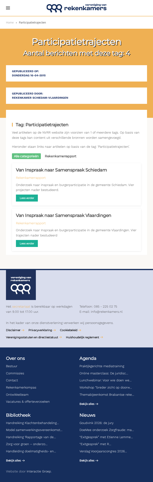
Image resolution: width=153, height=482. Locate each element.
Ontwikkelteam (17, 394)
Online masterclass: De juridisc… (103, 373)
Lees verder (27, 198)
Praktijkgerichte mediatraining (101, 366)
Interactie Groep (39, 471)
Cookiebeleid (68, 330)
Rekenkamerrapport (31, 178)
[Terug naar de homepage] (76, 8)
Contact (12, 380)
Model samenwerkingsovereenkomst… (34, 430)
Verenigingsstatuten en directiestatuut (32, 337)
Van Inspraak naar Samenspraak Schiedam (61, 170)
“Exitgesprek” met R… (95, 444)
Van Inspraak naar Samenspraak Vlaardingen (63, 215)
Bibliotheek (18, 415)
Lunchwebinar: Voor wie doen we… (105, 380)
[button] (8, 8)
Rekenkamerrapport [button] (60, 156)
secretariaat (21, 306)
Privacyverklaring (40, 330)
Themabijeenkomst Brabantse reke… (106, 394)
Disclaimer (13, 330)
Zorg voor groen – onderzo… (26, 444)
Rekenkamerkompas (21, 387)
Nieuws (87, 415)
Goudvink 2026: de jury (96, 423)
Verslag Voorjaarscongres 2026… (103, 451)
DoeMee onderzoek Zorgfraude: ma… (106, 430)
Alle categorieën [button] (26, 156)
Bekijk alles (86, 404)
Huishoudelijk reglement (82, 337)
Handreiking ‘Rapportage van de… (31, 437)
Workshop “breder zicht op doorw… (105, 387)
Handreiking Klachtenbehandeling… (32, 423)
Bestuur (11, 366)
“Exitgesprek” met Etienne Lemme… (106, 437)
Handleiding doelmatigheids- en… (31, 451)
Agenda (87, 358)
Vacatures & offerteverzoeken (28, 401)
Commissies (15, 373)
